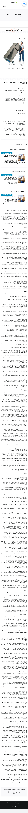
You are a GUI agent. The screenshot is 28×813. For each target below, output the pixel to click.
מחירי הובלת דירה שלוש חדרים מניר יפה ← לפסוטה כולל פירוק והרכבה (15, 91)
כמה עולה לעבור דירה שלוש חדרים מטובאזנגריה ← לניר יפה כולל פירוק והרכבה (14, 123)
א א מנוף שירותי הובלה (18, 191)
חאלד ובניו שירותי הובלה (17, 150)
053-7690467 (7, 153)
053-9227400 (7, 194)
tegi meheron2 (20, 110)
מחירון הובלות (23, 75)
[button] (24, 4)
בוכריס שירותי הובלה (18, 171)
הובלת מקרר (21, 38)
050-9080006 (7, 175)
